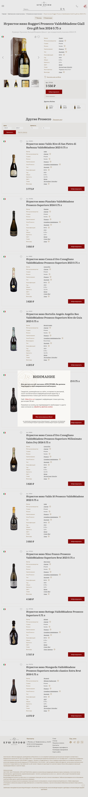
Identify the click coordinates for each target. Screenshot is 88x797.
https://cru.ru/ (30, 399)
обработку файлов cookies (43, 407)
